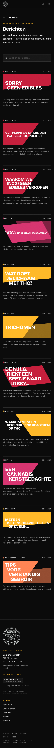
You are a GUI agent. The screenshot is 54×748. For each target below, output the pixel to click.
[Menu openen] (49, 4)
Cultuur (8, 218)
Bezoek (6, 717)
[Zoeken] (43, 4)
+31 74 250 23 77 (12, 662)
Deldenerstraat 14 (12, 656)
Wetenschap (9, 264)
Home (5, 17)
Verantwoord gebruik (14, 558)
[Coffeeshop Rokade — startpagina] (5, 4)
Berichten (7, 705)
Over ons (7, 712)
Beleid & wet (10, 71)
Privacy (6, 720)
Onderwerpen (9, 709)
